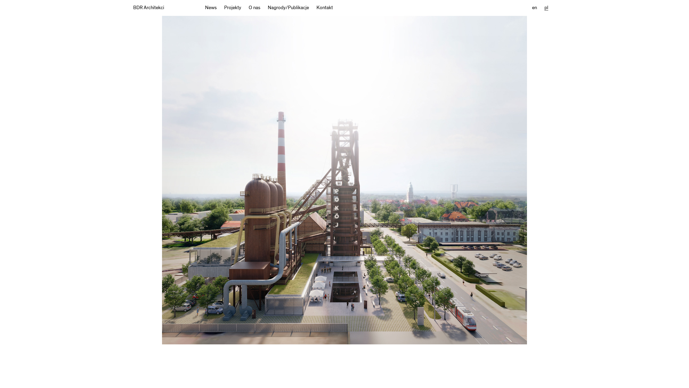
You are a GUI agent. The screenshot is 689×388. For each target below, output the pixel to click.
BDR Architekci (148, 8)
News (211, 7)
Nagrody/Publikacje (288, 7)
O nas (254, 7)
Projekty (232, 7)
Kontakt (325, 7)
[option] (344, 201)
